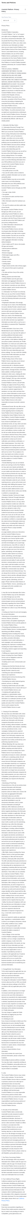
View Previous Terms (6, 17)
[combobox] (14, 10)
